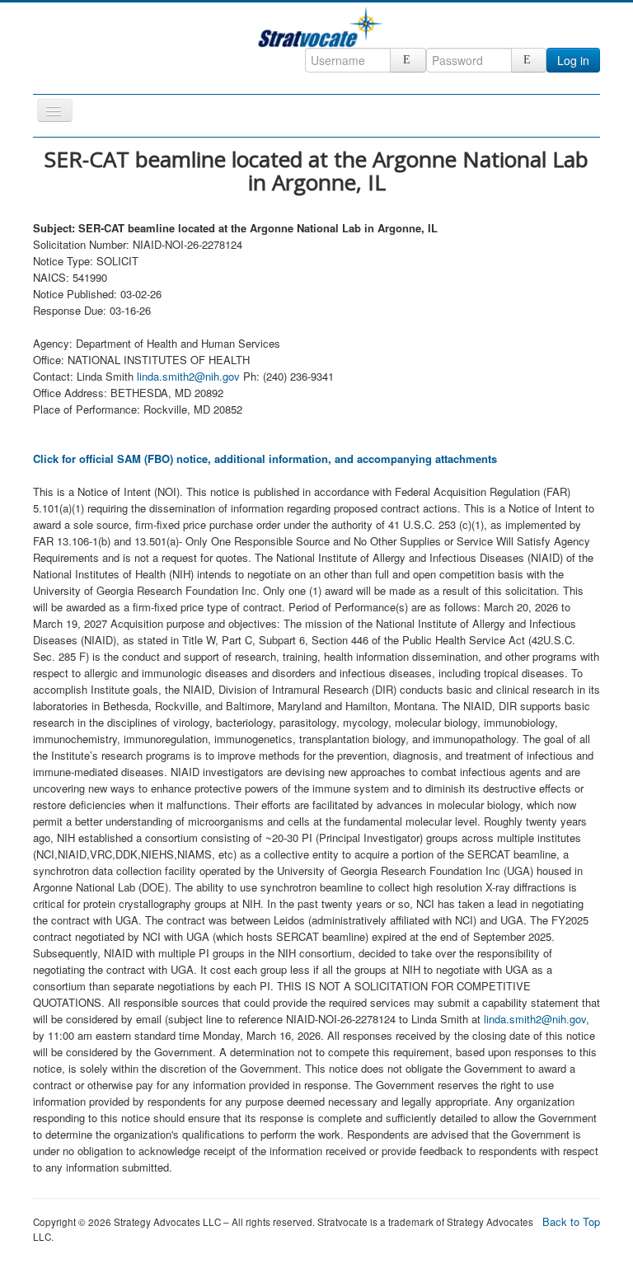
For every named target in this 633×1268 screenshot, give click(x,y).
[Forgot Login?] (408, 60)
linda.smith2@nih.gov (188, 376)
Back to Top (571, 1221)
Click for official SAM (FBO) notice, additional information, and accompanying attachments (265, 458)
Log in (573, 60)
